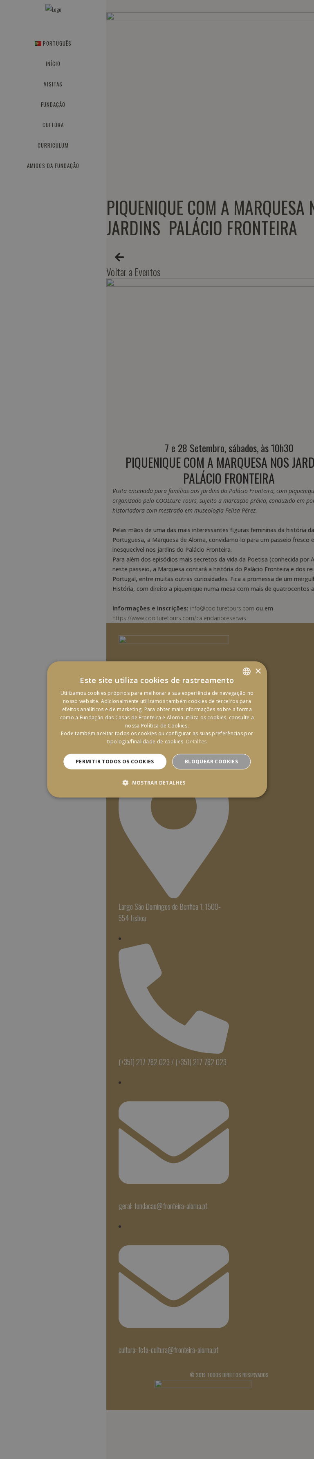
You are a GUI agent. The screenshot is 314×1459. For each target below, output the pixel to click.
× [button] (258, 671)
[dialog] (157, 729)
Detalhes (196, 741)
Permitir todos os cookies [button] (115, 761)
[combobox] (246, 672)
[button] (157, 782)
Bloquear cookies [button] (211, 761)
